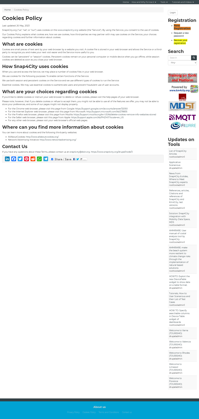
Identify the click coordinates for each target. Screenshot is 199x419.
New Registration (182, 27)
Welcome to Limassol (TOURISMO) (175, 367)
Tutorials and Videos (182, 2)
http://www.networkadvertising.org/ (58, 139)
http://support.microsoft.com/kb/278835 (106, 111)
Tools (163, 2)
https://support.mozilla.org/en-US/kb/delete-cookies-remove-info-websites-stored (115, 114)
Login (173, 12)
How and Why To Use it (143, 2)
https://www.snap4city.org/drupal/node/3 (112, 152)
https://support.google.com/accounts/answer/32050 (101, 108)
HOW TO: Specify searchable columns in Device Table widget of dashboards (179, 316)
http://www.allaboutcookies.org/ (42, 137)
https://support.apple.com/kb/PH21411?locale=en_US (97, 117)
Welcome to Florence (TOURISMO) (175, 381)
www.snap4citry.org (68, 30)
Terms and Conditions (108, 412)
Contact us (127, 412)
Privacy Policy (73, 412)
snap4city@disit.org (79, 152)
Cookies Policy (89, 412)
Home (126, 2)
